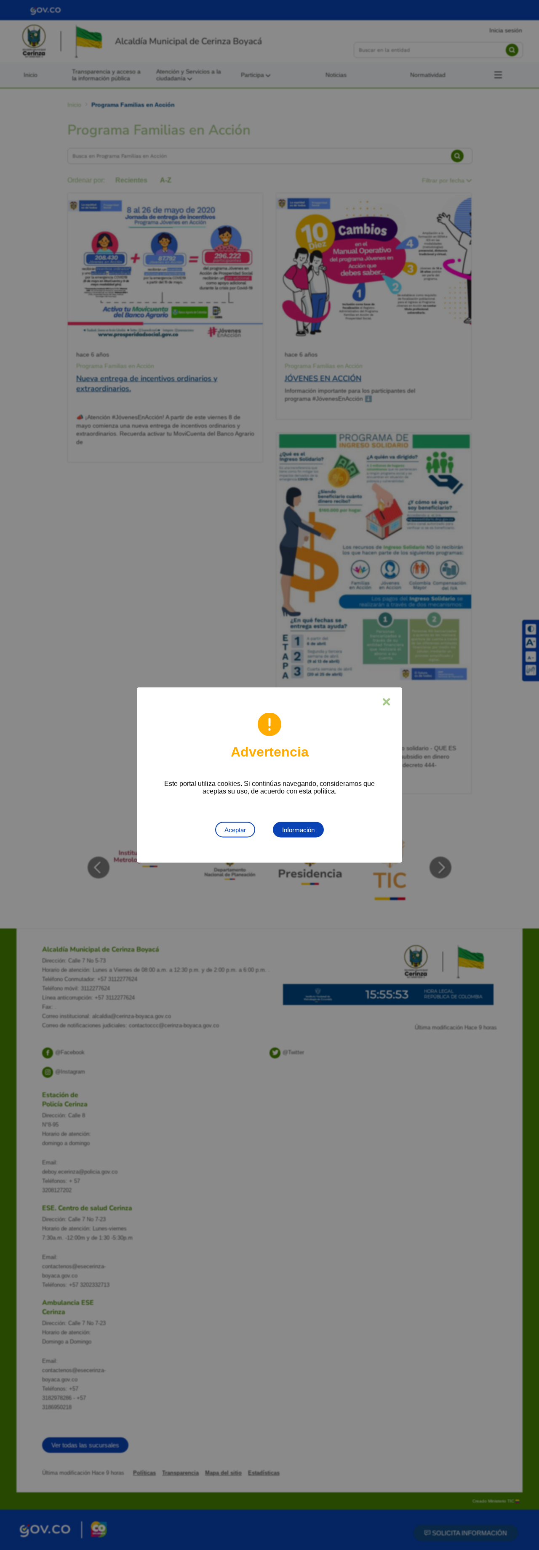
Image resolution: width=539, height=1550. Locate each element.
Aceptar (235, 829)
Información (298, 829)
